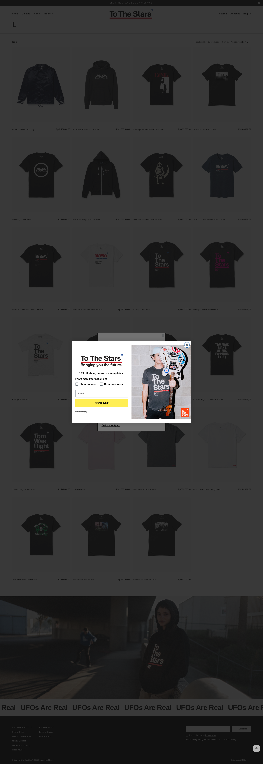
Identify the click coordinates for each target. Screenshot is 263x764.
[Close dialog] (187, 345)
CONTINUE (102, 403)
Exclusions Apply (81, 411)
